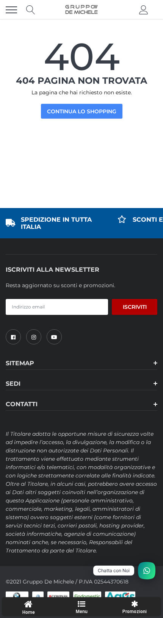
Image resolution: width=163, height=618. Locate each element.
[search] (30, 9)
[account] (143, 9)
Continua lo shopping (81, 111)
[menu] (11, 10)
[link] (13, 336)
